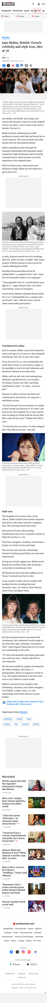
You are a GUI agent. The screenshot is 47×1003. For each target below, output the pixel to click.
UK (16, 724)
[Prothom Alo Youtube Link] (30, 952)
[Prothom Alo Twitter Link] (18, 952)
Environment (7, 937)
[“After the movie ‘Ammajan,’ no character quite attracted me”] (36, 821)
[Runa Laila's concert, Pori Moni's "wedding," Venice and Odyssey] (36, 873)
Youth (15, 932)
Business (7, 932)
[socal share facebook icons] (4, 67)
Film (29, 719)
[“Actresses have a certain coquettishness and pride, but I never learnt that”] (36, 838)
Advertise (21, 974)
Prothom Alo (10, 974)
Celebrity (8, 719)
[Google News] (35, 952)
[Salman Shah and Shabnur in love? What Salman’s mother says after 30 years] (36, 856)
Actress (25, 724)
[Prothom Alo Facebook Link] (12, 952)
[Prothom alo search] (33, 3)
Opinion (38, 928)
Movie (36, 724)
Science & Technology (24, 937)
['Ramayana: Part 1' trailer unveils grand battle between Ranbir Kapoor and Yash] (36, 890)
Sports (26, 11)
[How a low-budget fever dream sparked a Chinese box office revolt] (36, 804)
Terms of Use (33, 974)
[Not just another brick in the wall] (36, 906)
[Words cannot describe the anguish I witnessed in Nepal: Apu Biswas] (36, 787)
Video (13, 941)
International (18, 11)
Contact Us (22, 977)
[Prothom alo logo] (23, 924)
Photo (6, 941)
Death (19, 719)
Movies (6, 37)
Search (28, 941)
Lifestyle (37, 932)
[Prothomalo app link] (15, 964)
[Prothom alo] (8, 3)
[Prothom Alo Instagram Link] (24, 952)
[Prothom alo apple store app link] (32, 964)
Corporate (39, 937)
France (7, 724)
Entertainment (26, 932)
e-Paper (20, 941)
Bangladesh (6, 11)
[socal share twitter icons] (9, 67)
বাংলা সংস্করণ (37, 941)
